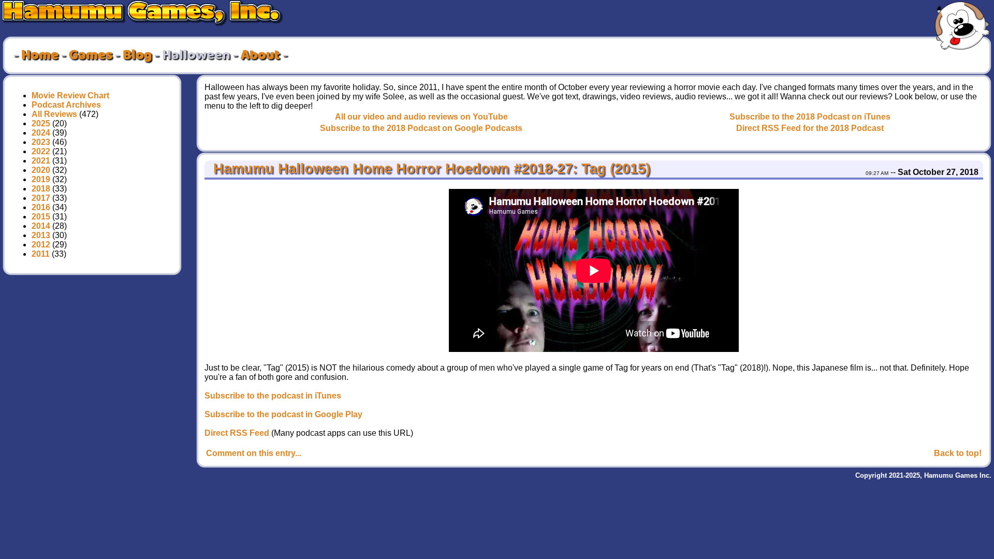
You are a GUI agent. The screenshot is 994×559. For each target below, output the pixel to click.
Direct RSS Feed (236, 433)
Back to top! (958, 453)
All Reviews (54, 114)
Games (90, 55)
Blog (137, 55)
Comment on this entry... (253, 453)
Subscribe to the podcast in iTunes (272, 395)
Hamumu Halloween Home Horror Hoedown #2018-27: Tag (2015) (429, 168)
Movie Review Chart (70, 95)
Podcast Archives (66, 104)
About (260, 55)
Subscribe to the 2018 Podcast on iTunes (809, 116)
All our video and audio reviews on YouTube (421, 116)
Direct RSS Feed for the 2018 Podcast (810, 128)
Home (40, 55)
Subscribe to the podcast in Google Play (283, 414)
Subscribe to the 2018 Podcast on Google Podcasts (421, 128)
